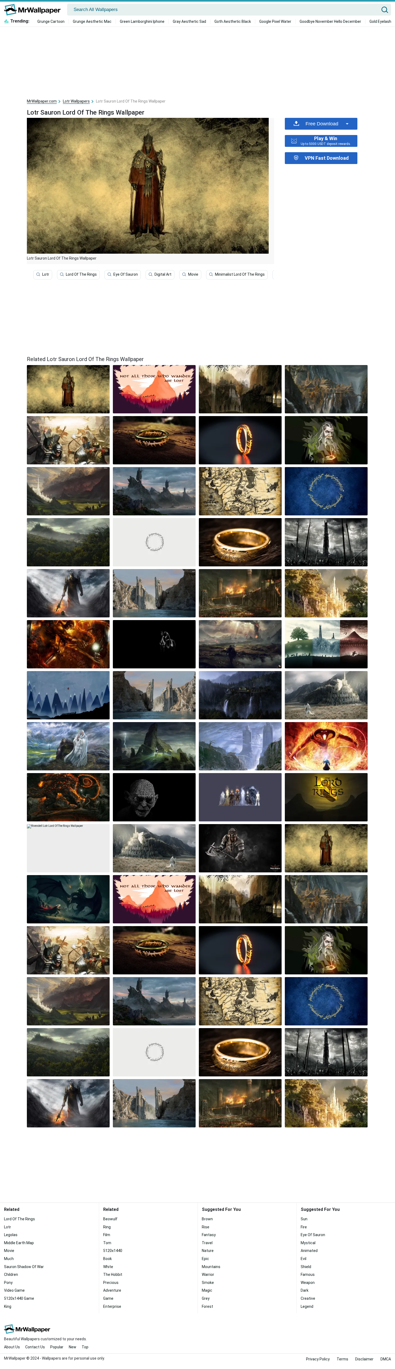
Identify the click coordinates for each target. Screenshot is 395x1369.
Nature (208, 1250)
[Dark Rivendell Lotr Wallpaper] (240, 695)
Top (85, 1347)
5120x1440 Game (19, 1298)
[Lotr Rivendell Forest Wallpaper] (326, 593)
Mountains (211, 1267)
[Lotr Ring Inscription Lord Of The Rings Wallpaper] (326, 491)
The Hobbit (112, 1274)
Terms (342, 1359)
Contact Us (35, 1347)
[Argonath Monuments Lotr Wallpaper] (240, 746)
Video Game (14, 1290)
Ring (107, 1227)
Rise (205, 1227)
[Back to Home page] (34, 10)
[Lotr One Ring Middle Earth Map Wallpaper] (154, 440)
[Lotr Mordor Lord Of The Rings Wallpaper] (240, 644)
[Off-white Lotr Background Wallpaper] (154, 542)
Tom (107, 1243)
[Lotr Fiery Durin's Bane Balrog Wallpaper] (326, 746)
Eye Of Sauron (125, 274)
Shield (306, 1267)
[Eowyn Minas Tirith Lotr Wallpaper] (68, 899)
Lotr (45, 274)
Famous (308, 1274)
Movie (193, 274)
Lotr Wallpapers (76, 101)
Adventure (112, 1290)
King (7, 1306)
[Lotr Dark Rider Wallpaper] (154, 644)
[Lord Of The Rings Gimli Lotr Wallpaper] (240, 848)
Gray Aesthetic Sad (189, 21)
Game (108, 1298)
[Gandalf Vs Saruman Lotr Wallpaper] (68, 440)
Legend (307, 1306)
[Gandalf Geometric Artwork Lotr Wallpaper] (326, 440)
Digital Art (163, 274)
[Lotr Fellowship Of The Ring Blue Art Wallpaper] (68, 695)
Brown (207, 1219)
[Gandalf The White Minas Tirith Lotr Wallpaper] (154, 848)
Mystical (308, 1243)
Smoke (208, 1282)
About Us (12, 1347)
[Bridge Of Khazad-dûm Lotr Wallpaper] (68, 797)
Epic (205, 1259)
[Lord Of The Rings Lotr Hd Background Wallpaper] (154, 746)
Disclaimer (364, 1359)
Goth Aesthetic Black (232, 21)
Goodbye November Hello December (330, 21)
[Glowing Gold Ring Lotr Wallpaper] (240, 440)
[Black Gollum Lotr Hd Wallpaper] (154, 797)
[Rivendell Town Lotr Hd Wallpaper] (326, 389)
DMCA (385, 1359)
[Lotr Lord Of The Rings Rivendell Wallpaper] (240, 389)
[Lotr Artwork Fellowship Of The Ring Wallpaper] (154, 389)
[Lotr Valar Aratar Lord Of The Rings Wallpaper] (240, 797)
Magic (207, 1290)
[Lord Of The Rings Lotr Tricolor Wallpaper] (326, 644)
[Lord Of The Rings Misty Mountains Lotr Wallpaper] (154, 491)
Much (9, 1259)
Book (107, 1259)
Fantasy (209, 1235)
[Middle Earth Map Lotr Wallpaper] (240, 491)
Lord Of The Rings (81, 274)
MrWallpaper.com (42, 101)
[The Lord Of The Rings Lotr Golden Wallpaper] (326, 797)
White (108, 1267)
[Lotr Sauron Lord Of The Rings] (68, 389)
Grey (206, 1298)
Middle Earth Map (19, 1243)
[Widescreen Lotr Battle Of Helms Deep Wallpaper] (240, 593)
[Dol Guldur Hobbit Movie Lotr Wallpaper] (68, 542)
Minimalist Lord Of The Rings (240, 274)
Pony (8, 1282)
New (72, 1347)
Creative (308, 1298)
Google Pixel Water (275, 21)
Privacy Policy (318, 1359)
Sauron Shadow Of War (24, 1267)
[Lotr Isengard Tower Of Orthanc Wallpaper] (326, 542)
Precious (111, 1282)
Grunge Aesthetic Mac (92, 21)
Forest (207, 1306)
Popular (56, 1347)
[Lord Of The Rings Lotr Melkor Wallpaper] (68, 593)
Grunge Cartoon (50, 21)
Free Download (322, 123)
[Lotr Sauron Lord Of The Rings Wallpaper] (326, 848)
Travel (207, 1243)
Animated (309, 1250)
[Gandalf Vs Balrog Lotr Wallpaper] (68, 644)
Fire (304, 1227)
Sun (304, 1219)
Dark (304, 1290)
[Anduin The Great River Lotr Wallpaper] (154, 695)
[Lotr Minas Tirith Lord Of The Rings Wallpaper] (326, 695)
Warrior (208, 1274)
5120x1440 (112, 1250)
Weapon (308, 1282)
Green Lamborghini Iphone (142, 21)
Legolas (10, 1235)
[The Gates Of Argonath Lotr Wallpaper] (154, 593)
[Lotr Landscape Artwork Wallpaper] (68, 491)
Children (11, 1274)
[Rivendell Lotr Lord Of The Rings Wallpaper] (68, 848)
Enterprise (112, 1306)
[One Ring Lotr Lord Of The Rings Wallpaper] (240, 542)
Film (106, 1235)
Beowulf (110, 1219)
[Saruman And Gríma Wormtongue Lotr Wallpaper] (68, 746)
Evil (303, 1259)
